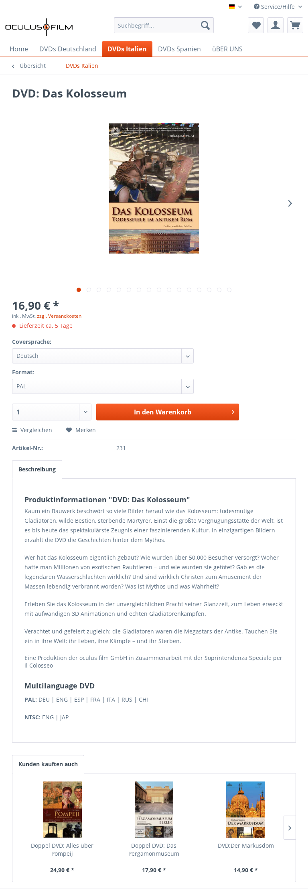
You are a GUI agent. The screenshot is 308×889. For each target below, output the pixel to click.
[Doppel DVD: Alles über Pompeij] (62, 809)
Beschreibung (37, 469)
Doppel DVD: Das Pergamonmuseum (153, 849)
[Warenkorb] (295, 25)
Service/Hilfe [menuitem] (277, 6)
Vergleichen (35, 430)
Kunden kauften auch (48, 764)
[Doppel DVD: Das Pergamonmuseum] (154, 809)
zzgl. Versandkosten (59, 316)
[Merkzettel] (256, 25)
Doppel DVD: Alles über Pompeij (62, 849)
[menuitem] (164, 25)
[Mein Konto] (275, 25)
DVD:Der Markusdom (246, 845)
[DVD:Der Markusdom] (246, 809)
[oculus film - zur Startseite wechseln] (39, 27)
